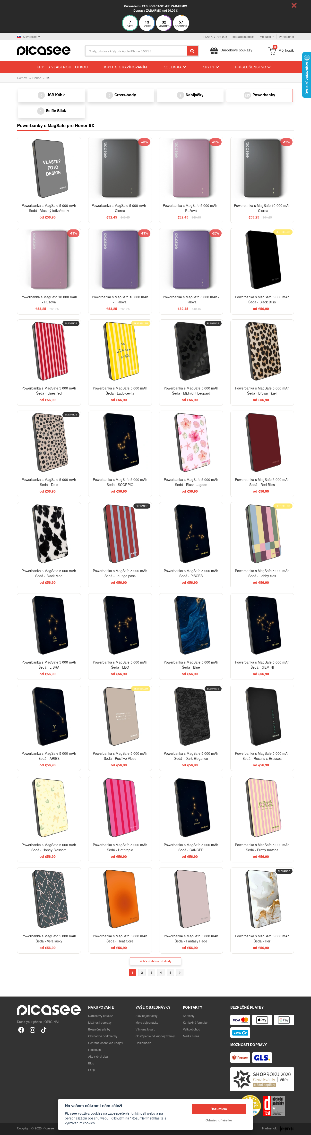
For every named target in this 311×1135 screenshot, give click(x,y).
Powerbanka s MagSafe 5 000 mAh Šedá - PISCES (191, 573)
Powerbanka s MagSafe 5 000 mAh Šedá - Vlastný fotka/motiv (49, 208)
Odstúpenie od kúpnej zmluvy (155, 1036)
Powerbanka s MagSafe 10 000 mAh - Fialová (120, 299)
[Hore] (6, 1129)
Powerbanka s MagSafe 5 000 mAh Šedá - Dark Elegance (191, 756)
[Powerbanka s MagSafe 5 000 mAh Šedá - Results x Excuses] (262, 716)
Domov (22, 77)
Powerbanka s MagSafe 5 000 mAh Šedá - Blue (191, 665)
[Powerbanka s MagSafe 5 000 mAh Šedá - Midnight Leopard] (191, 351)
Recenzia (94, 1049)
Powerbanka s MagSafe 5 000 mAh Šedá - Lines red (49, 391)
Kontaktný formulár (195, 1022)
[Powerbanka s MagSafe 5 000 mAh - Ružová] (191, 168)
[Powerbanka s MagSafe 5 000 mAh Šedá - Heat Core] (120, 899)
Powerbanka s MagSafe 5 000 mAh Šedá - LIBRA (49, 665)
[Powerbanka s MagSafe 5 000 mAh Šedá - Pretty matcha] (262, 807)
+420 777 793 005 (215, 36)
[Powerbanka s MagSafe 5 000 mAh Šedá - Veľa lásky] (49, 899)
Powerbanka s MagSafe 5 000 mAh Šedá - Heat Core (120, 938)
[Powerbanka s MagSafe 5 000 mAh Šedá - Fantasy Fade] (191, 899)
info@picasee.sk (243, 36)
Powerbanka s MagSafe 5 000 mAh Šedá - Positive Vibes (120, 756)
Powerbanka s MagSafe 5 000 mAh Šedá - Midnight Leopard (191, 391)
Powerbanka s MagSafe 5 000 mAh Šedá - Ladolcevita (120, 391)
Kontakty (188, 1015)
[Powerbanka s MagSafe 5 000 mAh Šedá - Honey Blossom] (49, 807)
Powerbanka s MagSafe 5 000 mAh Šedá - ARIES (49, 756)
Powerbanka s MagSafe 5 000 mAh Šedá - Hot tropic (120, 847)
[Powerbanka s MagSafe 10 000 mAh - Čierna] (262, 168)
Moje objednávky (147, 1022)
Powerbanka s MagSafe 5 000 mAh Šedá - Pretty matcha (262, 847)
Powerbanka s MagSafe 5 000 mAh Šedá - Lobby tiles (262, 573)
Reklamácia (143, 1043)
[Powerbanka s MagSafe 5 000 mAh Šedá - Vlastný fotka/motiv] (49, 168)
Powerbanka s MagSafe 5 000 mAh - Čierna (120, 208)
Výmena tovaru (146, 1029)
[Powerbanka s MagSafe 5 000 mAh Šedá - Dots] (49, 442)
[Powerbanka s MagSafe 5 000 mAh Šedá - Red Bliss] (262, 442)
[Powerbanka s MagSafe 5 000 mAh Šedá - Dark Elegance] (191, 716)
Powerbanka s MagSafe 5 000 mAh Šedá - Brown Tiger (262, 391)
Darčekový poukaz (100, 1015)
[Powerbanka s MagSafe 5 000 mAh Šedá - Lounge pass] (120, 534)
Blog (91, 1063)
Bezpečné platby (99, 1029)
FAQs (91, 1070)
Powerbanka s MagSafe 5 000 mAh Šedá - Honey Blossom (49, 847)
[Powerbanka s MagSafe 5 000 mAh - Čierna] (120, 168)
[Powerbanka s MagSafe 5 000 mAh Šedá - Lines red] (49, 351)
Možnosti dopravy (100, 1022)
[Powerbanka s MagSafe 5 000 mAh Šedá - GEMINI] (262, 625)
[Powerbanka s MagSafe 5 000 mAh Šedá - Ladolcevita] (120, 351)
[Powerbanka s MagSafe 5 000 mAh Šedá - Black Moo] (49, 534)
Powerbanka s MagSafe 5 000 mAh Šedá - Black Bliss (262, 299)
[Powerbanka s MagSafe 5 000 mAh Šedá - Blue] (191, 625)
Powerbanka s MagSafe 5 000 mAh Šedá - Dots (49, 482)
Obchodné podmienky (102, 1036)
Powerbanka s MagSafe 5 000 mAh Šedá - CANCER (191, 847)
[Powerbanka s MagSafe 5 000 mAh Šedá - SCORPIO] (120, 442)
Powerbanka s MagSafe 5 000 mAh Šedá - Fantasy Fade (191, 938)
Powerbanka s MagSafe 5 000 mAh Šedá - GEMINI (262, 665)
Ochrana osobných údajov (105, 1043)
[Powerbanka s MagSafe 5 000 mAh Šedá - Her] (262, 899)
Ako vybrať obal (98, 1056)
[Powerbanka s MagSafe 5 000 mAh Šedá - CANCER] (191, 807)
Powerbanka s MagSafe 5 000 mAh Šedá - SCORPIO (120, 482)
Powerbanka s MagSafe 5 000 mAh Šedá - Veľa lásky (49, 938)
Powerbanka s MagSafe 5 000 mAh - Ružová (191, 208)
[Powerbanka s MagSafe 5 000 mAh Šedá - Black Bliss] (262, 260)
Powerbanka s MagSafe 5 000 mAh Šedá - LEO (120, 665)
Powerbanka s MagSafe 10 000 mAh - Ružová (49, 299)
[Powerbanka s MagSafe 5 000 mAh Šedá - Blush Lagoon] (191, 442)
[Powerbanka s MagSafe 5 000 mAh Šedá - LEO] (120, 625)
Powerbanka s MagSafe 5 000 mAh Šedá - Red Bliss (262, 482)
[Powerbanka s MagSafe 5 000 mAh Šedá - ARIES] (49, 716)
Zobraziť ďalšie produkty (155, 961)
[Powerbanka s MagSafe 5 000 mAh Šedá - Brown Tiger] (262, 351)
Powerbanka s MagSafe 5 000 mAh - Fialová (191, 299)
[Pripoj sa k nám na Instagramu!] (32, 1030)
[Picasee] (43, 50)
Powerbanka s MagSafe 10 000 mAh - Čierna (262, 208)
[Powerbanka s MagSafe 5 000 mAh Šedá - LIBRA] (49, 625)
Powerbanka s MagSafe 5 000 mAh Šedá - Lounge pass (120, 573)
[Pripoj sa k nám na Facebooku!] (21, 1030)
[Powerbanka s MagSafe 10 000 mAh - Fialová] (120, 260)
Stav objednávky (146, 1015)
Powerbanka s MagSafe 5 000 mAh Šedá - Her (262, 938)
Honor (36, 77)
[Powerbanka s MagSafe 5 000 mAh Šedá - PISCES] (191, 534)
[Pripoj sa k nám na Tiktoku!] (44, 1030)
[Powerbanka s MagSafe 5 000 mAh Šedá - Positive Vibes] (120, 716)
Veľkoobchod (191, 1029)
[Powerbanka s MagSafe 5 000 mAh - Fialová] (191, 260)
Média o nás (191, 1036)
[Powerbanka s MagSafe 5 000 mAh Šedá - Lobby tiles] (262, 534)
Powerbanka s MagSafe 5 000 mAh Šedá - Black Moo (49, 573)
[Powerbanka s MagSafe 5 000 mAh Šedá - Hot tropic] (120, 807)
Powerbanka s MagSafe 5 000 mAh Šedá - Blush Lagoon (191, 482)
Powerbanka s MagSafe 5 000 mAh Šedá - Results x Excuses (262, 756)
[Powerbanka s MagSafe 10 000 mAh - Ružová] (49, 260)
